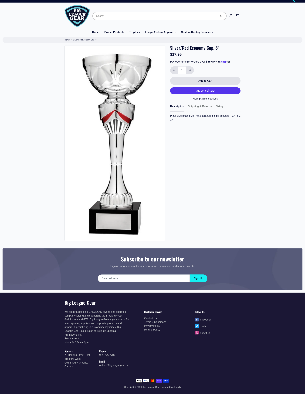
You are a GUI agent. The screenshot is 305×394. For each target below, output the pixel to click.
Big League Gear (79, 302)
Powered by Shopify (171, 387)
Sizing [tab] (219, 106)
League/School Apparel (159, 32)
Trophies (134, 32)
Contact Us (150, 318)
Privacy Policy (152, 325)
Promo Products (114, 32)
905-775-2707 (107, 355)
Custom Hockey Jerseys (195, 32)
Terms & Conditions (155, 322)
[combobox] (154, 16)
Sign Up (198, 278)
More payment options (205, 98)
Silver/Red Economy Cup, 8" (85, 40)
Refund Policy (152, 329)
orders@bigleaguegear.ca (114, 365)
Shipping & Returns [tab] (200, 106)
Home (95, 32)
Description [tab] (177, 106)
